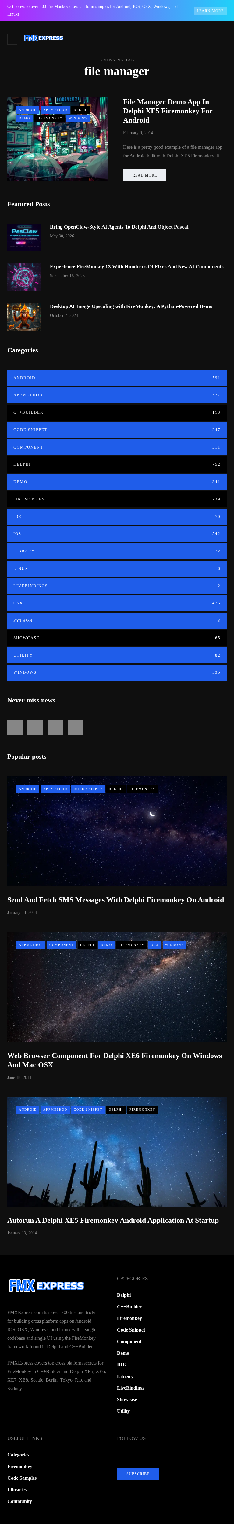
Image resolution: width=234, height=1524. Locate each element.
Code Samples (22, 1478)
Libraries (17, 1489)
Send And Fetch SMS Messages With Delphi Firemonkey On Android (115, 900)
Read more (145, 175)
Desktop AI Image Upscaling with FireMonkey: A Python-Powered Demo (131, 306)
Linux (117, 568)
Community (19, 1501)
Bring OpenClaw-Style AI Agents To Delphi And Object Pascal (119, 227)
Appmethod (55, 110)
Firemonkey (49, 118)
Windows (78, 118)
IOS (117, 533)
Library (117, 551)
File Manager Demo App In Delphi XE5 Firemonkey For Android (168, 111)
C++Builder (117, 412)
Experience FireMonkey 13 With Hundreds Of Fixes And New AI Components (137, 266)
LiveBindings (117, 586)
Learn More (210, 11)
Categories (18, 1454)
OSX (117, 603)
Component (117, 447)
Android (28, 110)
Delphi (81, 110)
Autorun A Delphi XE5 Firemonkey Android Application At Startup (113, 1220)
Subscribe (137, 1474)
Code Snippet (117, 429)
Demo (24, 118)
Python (117, 620)
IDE (117, 516)
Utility (117, 655)
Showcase (117, 638)
